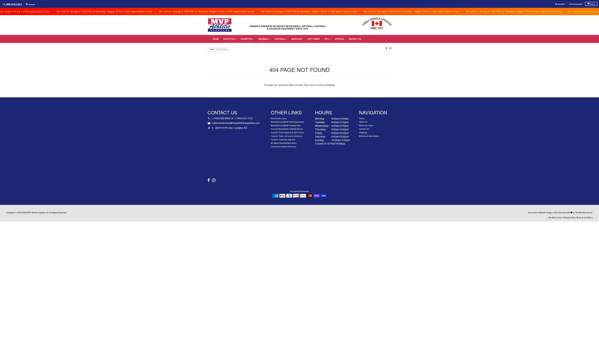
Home (216, 38)
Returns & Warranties (369, 136)
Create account (575, 4)
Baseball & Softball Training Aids (285, 125)
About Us (363, 121)
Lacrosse (296, 38)
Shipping (363, 132)
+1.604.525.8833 (221, 118)
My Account (560, 4)
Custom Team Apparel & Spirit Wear (287, 132)
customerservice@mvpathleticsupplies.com (236, 123)
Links (559, 217)
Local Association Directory (283, 146)
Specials (339, 38)
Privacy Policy (569, 217)
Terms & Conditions (584, 217)
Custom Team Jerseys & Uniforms (286, 136)
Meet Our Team (366, 125)
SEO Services (560, 212)
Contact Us (355, 38)
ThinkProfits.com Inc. (584, 212)
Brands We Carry (278, 118)
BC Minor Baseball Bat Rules (284, 143)
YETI (326, 38)
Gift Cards (314, 38)
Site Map (552, 217)
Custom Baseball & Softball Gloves (287, 128)
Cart (592, 4)
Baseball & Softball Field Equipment (287, 121)
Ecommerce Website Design (540, 212)
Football (280, 38)
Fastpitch (228, 38)
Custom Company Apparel (283, 139)
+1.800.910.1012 (243, 118)
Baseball (263, 38)
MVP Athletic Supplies (36, 212)
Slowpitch (246, 38)
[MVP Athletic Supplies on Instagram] (390, 48)
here (311, 84)
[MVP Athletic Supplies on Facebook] (386, 48)
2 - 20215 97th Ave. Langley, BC (230, 127)
